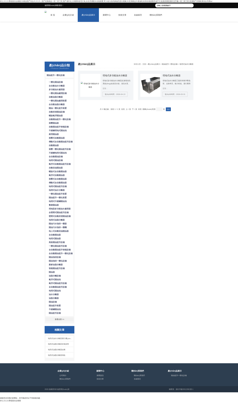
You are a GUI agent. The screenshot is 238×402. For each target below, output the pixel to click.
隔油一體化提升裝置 (58, 108)
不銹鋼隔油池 (55, 309)
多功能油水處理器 (57, 89)
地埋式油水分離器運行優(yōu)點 (60, 338)
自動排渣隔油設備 (57, 112)
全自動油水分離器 (57, 86)
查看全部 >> (59, 319)
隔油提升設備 (55, 313)
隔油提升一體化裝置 (58, 197)
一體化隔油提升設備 (58, 246)
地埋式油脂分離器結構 (56, 350)
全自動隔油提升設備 (58, 287)
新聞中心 (107, 15)
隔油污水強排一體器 (58, 224)
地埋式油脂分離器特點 (56, 355)
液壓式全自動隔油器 (58, 179)
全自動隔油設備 (56, 156)
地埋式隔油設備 (56, 160)
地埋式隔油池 (55, 291)
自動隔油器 (54, 145)
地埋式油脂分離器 (57, 220)
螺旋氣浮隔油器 (56, 116)
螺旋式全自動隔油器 (58, 171)
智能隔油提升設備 (57, 268)
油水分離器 (54, 294)
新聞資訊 (100, 375)
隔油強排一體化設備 (58, 261)
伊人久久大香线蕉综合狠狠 (10, 401)
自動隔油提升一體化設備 (60, 119)
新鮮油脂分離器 (56, 265)
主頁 (144, 64)
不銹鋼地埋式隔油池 (58, 153)
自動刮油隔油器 (56, 168)
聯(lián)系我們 (156, 15)
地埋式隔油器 (55, 238)
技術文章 (122, 15)
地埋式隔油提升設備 (58, 186)
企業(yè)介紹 (68, 15)
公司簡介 (63, 375)
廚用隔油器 (54, 134)
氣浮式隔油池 (55, 279)
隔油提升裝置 (55, 306)
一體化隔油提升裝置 (58, 194)
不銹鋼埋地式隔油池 (58, 130)
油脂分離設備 (55, 276)
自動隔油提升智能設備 (59, 127)
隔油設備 (53, 302)
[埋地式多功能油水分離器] (90, 85)
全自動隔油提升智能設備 (60, 250)
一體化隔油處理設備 (58, 93)
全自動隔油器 (55, 235)
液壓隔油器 (54, 123)
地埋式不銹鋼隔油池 (58, 201)
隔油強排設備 (55, 257)
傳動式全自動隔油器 (58, 183)
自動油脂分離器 (56, 97)
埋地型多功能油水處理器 (60, 209)
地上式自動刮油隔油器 (59, 231)
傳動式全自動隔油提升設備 (61, 142)
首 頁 (52, 15)
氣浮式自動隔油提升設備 (60, 164)
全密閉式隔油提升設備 (59, 212)
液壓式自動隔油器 (57, 138)
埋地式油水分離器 (171, 75)
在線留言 (138, 15)
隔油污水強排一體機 (58, 227)
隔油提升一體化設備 (56, 75)
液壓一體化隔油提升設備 (60, 149)
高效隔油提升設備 (57, 242)
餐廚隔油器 (54, 205)
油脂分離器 (54, 298)
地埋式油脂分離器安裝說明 (58, 344)
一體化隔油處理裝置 (58, 101)
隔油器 (52, 272)
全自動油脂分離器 (57, 104)
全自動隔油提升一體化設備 (61, 253)
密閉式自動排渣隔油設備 (60, 216)
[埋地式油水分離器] (150, 85)
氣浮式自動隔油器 (57, 175)
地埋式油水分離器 (57, 190)
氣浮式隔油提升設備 (58, 283)
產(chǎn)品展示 (88, 15)
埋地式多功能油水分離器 (115, 75)
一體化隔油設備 (56, 82)
